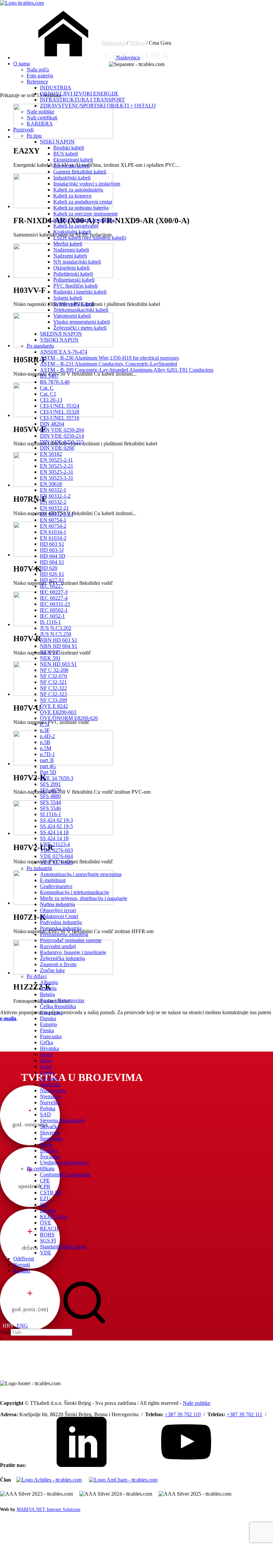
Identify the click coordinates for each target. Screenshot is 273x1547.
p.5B (45, 742)
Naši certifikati (42, 117)
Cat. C (47, 388)
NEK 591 (50, 658)
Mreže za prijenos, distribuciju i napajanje (83, 898)
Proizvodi (23, 129)
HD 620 (48, 568)
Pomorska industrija (61, 928)
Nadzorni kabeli (70, 256)
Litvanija (49, 1078)
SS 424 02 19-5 (56, 826)
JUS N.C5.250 (55, 634)
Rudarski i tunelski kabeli (80, 292)
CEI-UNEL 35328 (59, 412)
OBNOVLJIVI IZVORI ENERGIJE (79, 93)
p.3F (45, 730)
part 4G (48, 766)
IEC (44, 1204)
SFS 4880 (50, 796)
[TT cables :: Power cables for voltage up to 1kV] (22, 3)
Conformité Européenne (65, 1174)
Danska (48, 1018)
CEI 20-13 (51, 400)
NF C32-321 (53, 682)
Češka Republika (58, 1006)
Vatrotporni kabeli (72, 316)
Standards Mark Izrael (63, 1246)
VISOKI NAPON (59, 340)
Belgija (47, 994)
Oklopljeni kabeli (71, 268)
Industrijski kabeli (72, 177)
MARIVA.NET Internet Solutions (48, 1509)
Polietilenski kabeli (73, 274)
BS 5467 (49, 376)
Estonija (48, 1024)
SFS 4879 (50, 790)
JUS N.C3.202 (55, 628)
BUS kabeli (65, 153)
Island (46, 1054)
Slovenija (50, 1132)
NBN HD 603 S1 (58, 640)
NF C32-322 (53, 688)
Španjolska (51, 1138)
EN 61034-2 (53, 538)
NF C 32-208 (54, 670)
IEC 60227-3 (54, 592)
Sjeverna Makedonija (62, 1120)
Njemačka (50, 1096)
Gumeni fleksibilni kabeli (79, 171)
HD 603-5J (52, 550)
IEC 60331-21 (55, 604)
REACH (49, 1228)
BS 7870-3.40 (55, 382)
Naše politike (40, 111)
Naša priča (38, 69)
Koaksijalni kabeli (72, 232)
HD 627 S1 (52, 580)
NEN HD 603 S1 (58, 664)
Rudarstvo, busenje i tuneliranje (73, 952)
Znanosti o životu (58, 964)
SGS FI (48, 1240)
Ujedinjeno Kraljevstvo (64, 1162)
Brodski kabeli (68, 147)
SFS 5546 (50, 808)
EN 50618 (51, 484)
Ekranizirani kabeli (73, 159)
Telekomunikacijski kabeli (80, 310)
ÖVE (45, 1222)
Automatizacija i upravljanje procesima (81, 874)
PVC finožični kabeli (75, 286)
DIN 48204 (52, 424)
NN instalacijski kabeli (77, 262)
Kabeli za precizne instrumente (85, 214)
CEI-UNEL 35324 (59, 406)
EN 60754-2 (53, 526)
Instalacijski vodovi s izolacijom (86, 183)
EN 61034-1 (53, 532)
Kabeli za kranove (72, 196)
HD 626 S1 (52, 574)
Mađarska (50, 1084)
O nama (21, 63)
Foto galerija (40, 75)
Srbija (46, 1144)
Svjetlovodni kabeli (73, 304)
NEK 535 (50, 652)
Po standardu (40, 346)
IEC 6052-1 (52, 616)
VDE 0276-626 (56, 862)
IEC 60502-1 (54, 610)
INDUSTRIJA (55, 87)
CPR (45, 1186)
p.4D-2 (47, 736)
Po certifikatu (41, 1168)
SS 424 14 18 (54, 832)
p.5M (45, 748)
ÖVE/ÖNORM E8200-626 (69, 718)
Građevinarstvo (56, 886)
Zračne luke (52, 970)
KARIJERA (40, 123)
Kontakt (21, 1270)
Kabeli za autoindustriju (78, 189)
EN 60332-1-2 (55, 496)
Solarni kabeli (67, 298)
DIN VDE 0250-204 (62, 430)
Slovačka (49, 1126)
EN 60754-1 (53, 520)
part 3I (47, 760)
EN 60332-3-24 (56, 514)
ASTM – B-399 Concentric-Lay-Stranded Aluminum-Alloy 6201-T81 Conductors (126, 370)
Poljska (47, 1108)
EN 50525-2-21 (56, 466)
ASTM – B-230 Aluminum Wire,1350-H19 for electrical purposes (109, 358)
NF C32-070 (53, 676)
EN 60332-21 (54, 508)
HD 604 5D (52, 556)
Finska (47, 1030)
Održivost (23, 1258)
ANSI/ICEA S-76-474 (63, 352)
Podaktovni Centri (59, 916)
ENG (22, 1325)
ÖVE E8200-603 (58, 712)
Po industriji (39, 868)
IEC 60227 (51, 586)
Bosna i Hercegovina (62, 1000)
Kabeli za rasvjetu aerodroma (84, 220)
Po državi (37, 976)
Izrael (46, 1066)
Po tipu (34, 135)
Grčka (46, 1042)
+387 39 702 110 (183, 1414)
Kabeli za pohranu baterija (81, 208)
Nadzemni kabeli (71, 250)
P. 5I (44, 724)
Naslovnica (127, 57)
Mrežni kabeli (67, 244)
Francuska (51, 1036)
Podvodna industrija (61, 922)
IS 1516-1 (50, 622)
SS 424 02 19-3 (56, 820)
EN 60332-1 (53, 490)
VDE (45, 1252)
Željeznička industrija (62, 958)
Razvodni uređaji (58, 946)
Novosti (21, 1264)
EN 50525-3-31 (56, 478)
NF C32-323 (53, 694)
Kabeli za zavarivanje (76, 226)
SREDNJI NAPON (61, 334)
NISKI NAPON (57, 141)
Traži (5, 1332)
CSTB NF (51, 1192)
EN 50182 (51, 454)
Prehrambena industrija (64, 934)
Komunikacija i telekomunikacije (74, 892)
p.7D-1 (47, 754)
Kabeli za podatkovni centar (82, 202)
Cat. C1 (48, 394)
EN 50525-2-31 (56, 472)
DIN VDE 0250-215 (62, 442)
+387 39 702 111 (244, 1414)
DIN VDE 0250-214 (62, 436)
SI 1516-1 (50, 814)
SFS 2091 (50, 784)
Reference (37, 81)
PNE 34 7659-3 (56, 778)
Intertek (48, 1210)
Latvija (47, 1072)
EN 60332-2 (53, 502)
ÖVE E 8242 (54, 706)
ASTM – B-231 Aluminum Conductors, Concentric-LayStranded (108, 364)
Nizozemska (53, 1090)
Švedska (49, 1150)
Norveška (50, 1102)
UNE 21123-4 (55, 844)
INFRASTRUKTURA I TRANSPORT (82, 99)
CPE (45, 1180)
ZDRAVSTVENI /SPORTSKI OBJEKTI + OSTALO (98, 105)
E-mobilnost (53, 880)
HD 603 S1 (52, 544)
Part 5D (48, 772)
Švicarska (50, 1156)
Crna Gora (51, 1012)
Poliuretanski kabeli (74, 280)
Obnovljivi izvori (58, 910)
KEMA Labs (53, 1216)
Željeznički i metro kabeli (80, 328)
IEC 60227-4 (54, 598)
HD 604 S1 (52, 562)
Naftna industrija (57, 904)
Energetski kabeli (71, 165)
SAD (45, 1114)
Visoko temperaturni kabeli (81, 322)
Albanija (49, 982)
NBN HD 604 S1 (58, 646)
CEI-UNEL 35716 (59, 418)
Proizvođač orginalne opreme (71, 940)
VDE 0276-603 (56, 850)
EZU (45, 1198)
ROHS (47, 1234)
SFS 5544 (50, 802)
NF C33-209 (53, 700)
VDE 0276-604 (56, 856)
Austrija (48, 988)
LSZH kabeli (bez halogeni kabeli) (89, 238)
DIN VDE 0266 (57, 448)
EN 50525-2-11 (56, 460)
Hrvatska (49, 1048)
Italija (46, 1060)
